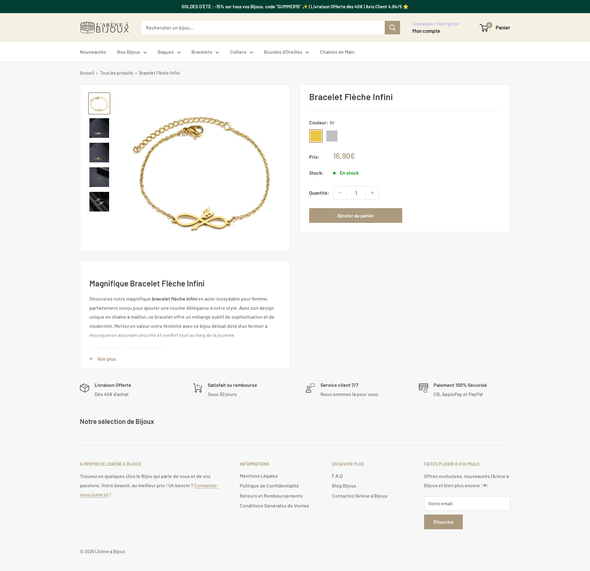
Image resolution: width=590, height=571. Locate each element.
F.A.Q (337, 476)
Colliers (238, 52)
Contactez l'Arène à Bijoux (359, 496)
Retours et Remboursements (271, 496)
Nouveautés (93, 52)
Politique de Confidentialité (269, 485)
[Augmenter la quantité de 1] (372, 192)
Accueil (87, 73)
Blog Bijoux (344, 485)
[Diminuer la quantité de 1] (339, 192)
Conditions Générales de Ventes (274, 505)
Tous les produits (116, 73)
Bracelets (201, 52)
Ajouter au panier (355, 215)
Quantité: (319, 193)
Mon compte (426, 31)
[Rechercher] (392, 27)
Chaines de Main (337, 52)
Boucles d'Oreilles (283, 52)
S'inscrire (443, 522)
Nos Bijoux (128, 52)
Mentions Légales (259, 476)
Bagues (166, 52)
